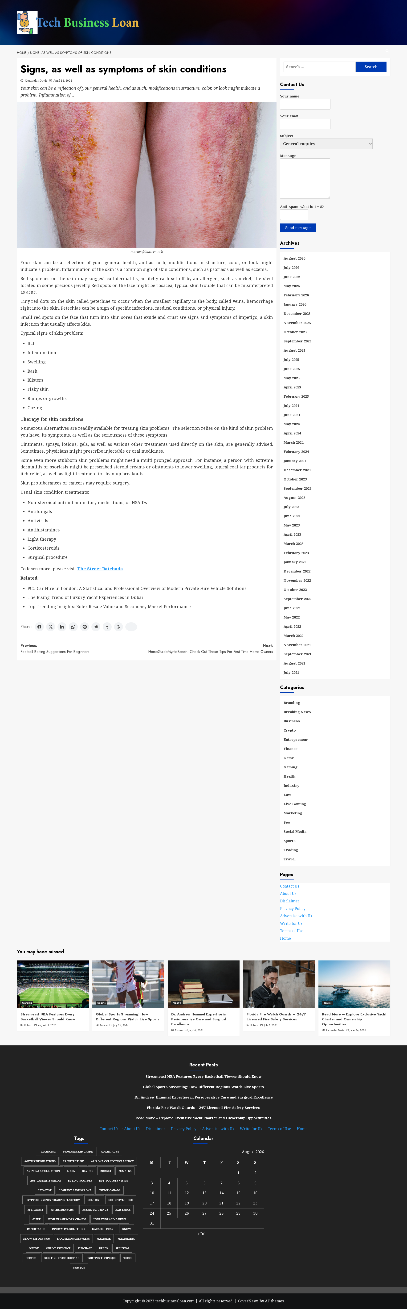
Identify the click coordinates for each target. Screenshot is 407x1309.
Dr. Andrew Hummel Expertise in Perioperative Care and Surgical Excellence (198, 1019)
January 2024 (295, 460)
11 (169, 1192)
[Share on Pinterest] (84, 626)
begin (71, 1171)
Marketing (293, 813)
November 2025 (297, 322)
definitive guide (120, 1200)
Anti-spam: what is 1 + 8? (302, 206)
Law (287, 794)
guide (36, 1219)
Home (285, 938)
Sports (290, 840)
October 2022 (295, 589)
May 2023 (292, 525)
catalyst (45, 1190)
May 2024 (292, 423)
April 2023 (292, 534)
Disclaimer (289, 901)
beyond (87, 1171)
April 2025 (292, 387)
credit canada (109, 1190)
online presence (58, 1248)
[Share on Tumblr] (107, 626)
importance (36, 1229)
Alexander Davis (36, 81)
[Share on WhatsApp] (73, 626)
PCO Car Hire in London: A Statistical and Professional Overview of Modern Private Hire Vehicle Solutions (137, 588)
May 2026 (292, 285)
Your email (290, 116)
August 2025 (294, 350)
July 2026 (291, 267)
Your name (289, 96)
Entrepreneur (296, 739)
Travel (290, 859)
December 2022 (297, 571)
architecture (73, 1161)
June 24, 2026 (358, 1030)
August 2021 (294, 663)
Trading (291, 849)
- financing (47, 1151)
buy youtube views (113, 1180)
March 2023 (293, 543)
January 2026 (295, 304)
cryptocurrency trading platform (52, 1200)
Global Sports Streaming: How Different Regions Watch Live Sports (127, 1017)
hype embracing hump (110, 1219)
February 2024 (296, 451)
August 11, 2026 (47, 1025)
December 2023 (297, 469)
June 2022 (292, 608)
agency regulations (40, 1161)
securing (122, 1248)
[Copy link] (131, 626)
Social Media (295, 831)
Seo (287, 822)
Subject (286, 135)
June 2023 (292, 515)
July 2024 (291, 405)
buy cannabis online (45, 1180)
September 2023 (297, 488)
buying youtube (80, 1180)
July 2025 (291, 359)
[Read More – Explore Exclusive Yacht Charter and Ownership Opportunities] (354, 984)
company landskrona (75, 1190)
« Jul (201, 1233)
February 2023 (296, 552)
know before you (36, 1238)
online (34, 1248)
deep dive (94, 1200)
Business (292, 721)
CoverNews (248, 1301)
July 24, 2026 (121, 1025)
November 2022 (297, 580)
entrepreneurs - (63, 1209)
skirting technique (101, 1258)
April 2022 (292, 626)
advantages (110, 1151)
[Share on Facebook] (39, 626)
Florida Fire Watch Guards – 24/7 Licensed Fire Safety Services (276, 1017)
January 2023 (295, 562)
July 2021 (291, 672)
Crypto (290, 730)
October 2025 (295, 331)
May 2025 (292, 377)
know (126, 1229)
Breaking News (297, 711)
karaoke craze (103, 1229)
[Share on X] (50, 626)
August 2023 (294, 497)
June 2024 (292, 414)
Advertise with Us (296, 915)
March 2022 (293, 635)
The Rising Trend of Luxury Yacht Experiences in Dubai (85, 597)
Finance (290, 748)
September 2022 (297, 598)
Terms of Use (291, 931)
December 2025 (297, 313)
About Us (288, 893)
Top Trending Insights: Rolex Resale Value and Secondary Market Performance (109, 606)
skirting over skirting (62, 1258)
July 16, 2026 (196, 1030)
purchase (85, 1248)
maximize (104, 1238)
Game (289, 757)
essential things (95, 1209)
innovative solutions (68, 1229)
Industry (291, 785)
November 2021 (297, 644)
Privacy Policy (292, 908)
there (127, 1258)
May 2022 (292, 617)
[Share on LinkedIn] (61, 626)
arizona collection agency (112, 1161)
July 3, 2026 (270, 1025)
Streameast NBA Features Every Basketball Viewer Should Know (47, 1017)
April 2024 (292, 433)
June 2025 (292, 368)
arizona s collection (43, 1171)
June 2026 (292, 276)
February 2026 (296, 295)
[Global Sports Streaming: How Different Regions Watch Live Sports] (128, 984)
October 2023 (295, 479)
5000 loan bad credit (78, 1151)
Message (288, 155)
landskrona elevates (73, 1238)
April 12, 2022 (62, 81)
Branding (292, 702)
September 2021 (297, 654)
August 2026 (294, 258)
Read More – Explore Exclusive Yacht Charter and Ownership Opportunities (354, 1019)
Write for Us (291, 923)
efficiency (36, 1209)
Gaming (290, 767)
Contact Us (289, 886)
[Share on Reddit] (95, 626)
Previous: (54, 648)
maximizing (126, 1238)
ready (103, 1248)
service (31, 1258)
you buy (79, 1267)
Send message (298, 227)
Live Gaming (295, 803)
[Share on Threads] (118, 626)
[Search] (387, 51)
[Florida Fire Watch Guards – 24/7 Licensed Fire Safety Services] (279, 984)
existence (122, 1209)
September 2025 (297, 341)
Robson (28, 1025)
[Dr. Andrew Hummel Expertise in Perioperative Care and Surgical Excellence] (204, 984)
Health (289, 776)
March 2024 (293, 442)
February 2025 (296, 396)
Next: (210, 648)
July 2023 (291, 506)
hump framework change (67, 1219)
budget (105, 1171)
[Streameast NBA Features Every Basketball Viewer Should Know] (53, 984)
